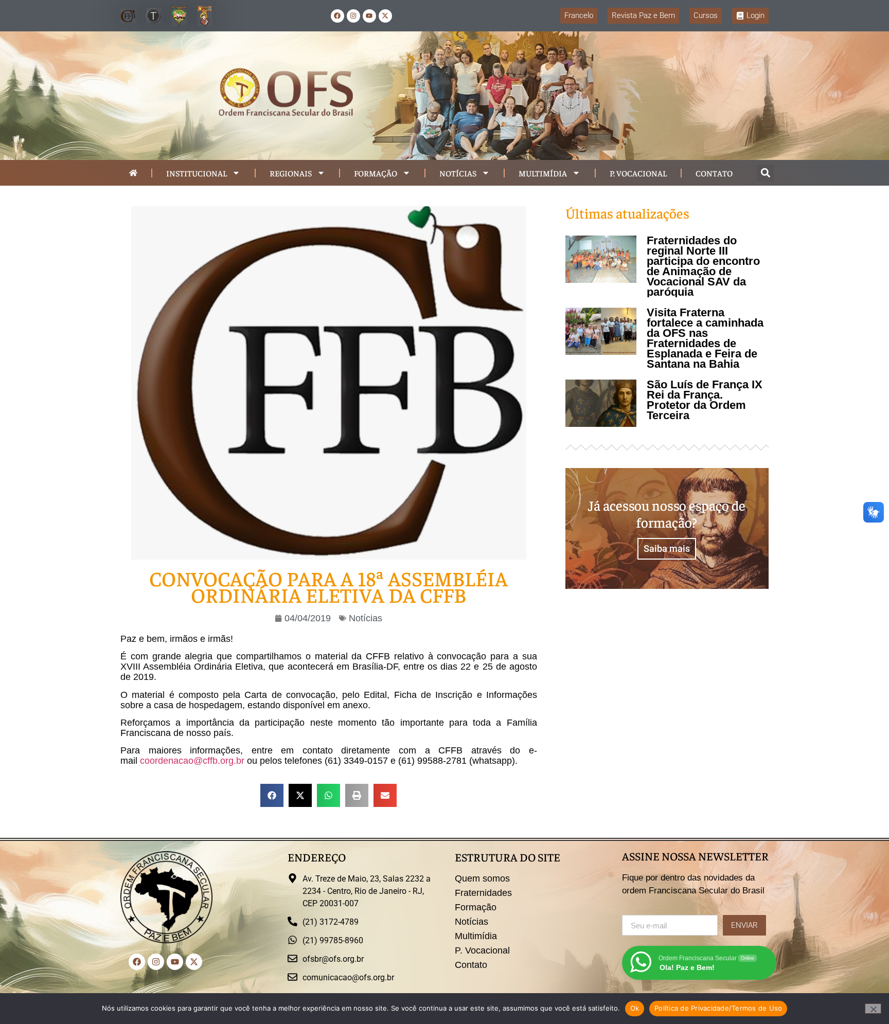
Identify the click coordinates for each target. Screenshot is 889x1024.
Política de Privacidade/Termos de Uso (718, 1008)
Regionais (291, 173)
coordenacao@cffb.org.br (192, 761)
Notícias (457, 173)
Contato (714, 173)
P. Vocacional (638, 173)
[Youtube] (369, 16)
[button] (765, 173)
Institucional (196, 173)
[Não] (873, 1008)
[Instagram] (353, 16)
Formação (375, 173)
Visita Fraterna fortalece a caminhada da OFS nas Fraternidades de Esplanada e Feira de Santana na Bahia (705, 338)
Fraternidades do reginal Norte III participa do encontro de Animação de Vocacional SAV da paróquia (703, 266)
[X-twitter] (385, 16)
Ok (634, 1008)
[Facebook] (337, 16)
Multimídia (543, 173)
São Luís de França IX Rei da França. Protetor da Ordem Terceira (704, 400)
